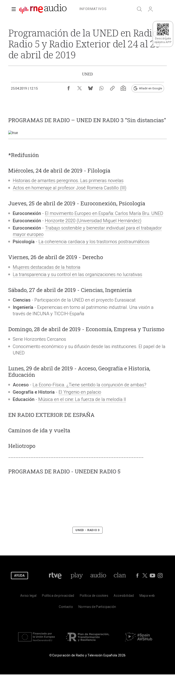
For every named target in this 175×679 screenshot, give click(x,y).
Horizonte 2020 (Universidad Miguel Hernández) (93, 220)
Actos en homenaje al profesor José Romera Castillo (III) (69, 188)
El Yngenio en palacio (80, 392)
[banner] (41, 9)
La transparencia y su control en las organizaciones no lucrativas (77, 274)
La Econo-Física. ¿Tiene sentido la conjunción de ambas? (89, 384)
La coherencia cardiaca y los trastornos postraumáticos (94, 241)
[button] (13, 9)
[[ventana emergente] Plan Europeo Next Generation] (36, 642)
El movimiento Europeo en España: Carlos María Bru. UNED (104, 213)
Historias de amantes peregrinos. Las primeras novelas (68, 180)
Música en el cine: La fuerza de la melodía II (82, 399)
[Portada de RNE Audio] (43, 9)
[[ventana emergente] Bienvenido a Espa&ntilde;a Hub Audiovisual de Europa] (138, 642)
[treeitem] (93, 9)
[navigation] (93, 8)
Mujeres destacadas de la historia (46, 267)
